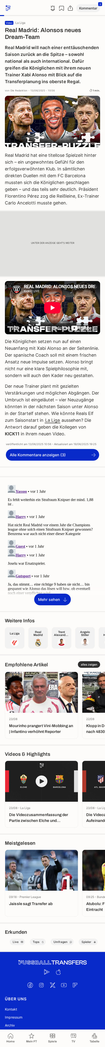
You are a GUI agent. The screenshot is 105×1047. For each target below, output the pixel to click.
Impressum (13, 1017)
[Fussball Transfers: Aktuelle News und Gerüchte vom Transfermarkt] (52, 962)
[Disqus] (52, 544)
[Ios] (58, 972)
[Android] (47, 972)
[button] (88, 8)
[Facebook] (30, 985)
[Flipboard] (75, 985)
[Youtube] (63, 985)
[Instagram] (41, 985)
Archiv (10, 1025)
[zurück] (7, 8)
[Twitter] (52, 985)
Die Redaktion (19, 90)
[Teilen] (70, 8)
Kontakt (11, 1009)
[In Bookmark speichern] (61, 8)
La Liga (52, 420)
